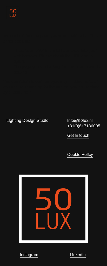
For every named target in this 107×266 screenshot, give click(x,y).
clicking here (80, 81)
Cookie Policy (80, 154)
